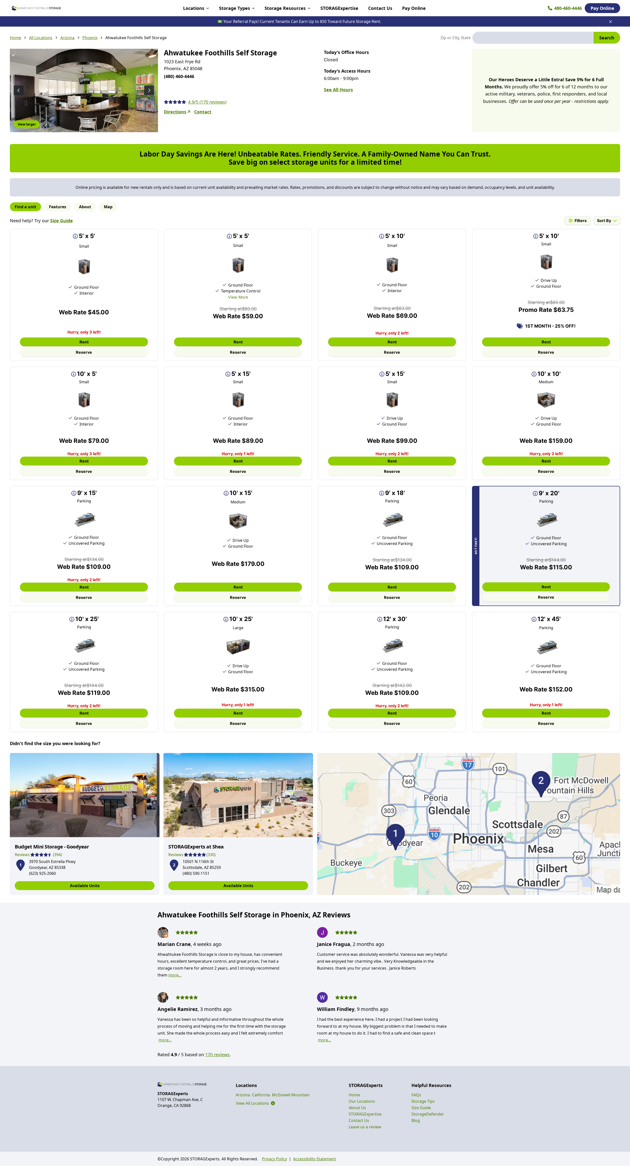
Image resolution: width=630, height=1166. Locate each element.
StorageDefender (427, 1114)
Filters (581, 220)
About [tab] (85, 206)
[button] (20, 864)
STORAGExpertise (339, 8)
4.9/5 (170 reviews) (207, 102)
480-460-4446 (568, 8)
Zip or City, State (456, 37)
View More (238, 297)
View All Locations (255, 1103)
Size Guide (61, 221)
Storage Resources (285, 8)
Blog (415, 1120)
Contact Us (380, 8)
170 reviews (217, 1054)
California (261, 1095)
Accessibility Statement (314, 1159)
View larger (27, 124)
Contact (202, 112)
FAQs (416, 1095)
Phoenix (89, 37)
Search (606, 38)
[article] (84, 824)
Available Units (85, 885)
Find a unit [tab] (25, 206)
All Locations (40, 37)
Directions (175, 112)
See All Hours (338, 90)
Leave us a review (365, 1127)
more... (174, 975)
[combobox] (532, 38)
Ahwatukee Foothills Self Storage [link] (136, 37)
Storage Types (234, 8)
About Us (357, 1107)
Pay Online (414, 8)
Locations (193, 8)
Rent (84, 341)
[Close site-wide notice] (611, 22)
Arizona (67, 37)
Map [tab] (108, 206)
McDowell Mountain (291, 1095)
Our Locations (362, 1101)
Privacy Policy (274, 1159)
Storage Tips (423, 1101)
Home (15, 37)
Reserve (84, 352)
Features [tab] (57, 206)
